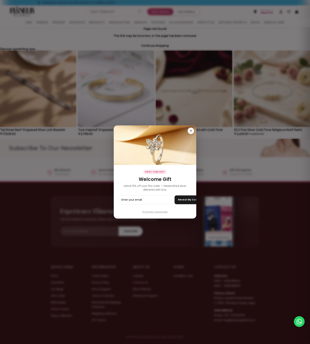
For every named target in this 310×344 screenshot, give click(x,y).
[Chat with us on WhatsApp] (299, 321)
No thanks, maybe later (155, 211)
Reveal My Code (188, 199)
